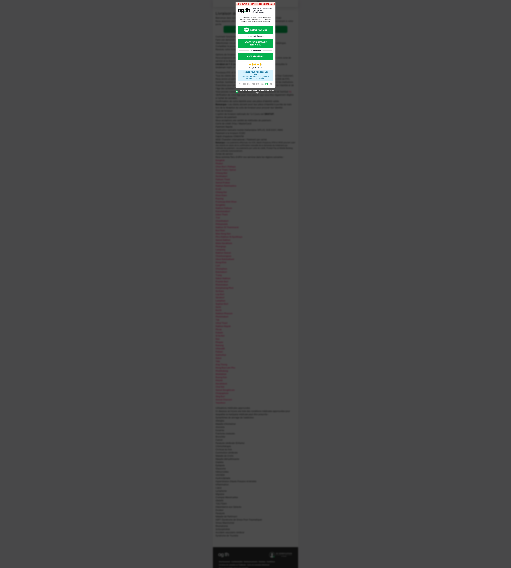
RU (248, 84)
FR (266, 84)
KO (257, 84)
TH (244, 84)
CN (253, 84)
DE (271, 84)
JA (262, 84)
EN (239, 84)
